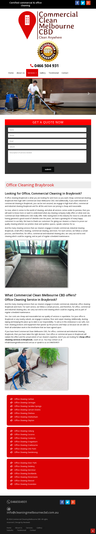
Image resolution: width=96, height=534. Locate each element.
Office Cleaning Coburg (24, 431)
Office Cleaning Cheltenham (26, 417)
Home (11, 73)
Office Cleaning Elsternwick (26, 477)
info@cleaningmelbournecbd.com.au (33, 512)
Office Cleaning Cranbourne (26, 445)
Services (31, 73)
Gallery (43, 73)
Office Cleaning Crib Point (25, 448)
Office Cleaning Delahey (24, 466)
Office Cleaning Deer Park (25, 462)
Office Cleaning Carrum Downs (27, 409)
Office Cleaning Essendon (25, 484)
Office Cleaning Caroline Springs (28, 406)
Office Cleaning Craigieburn (26, 441)
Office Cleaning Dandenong (26, 452)
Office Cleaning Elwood (24, 480)
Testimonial (54, 73)
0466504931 (19, 502)
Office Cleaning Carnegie (24, 402)
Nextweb (26, 522)
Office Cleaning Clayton (24, 420)
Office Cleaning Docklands (25, 473)
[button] (7, 97)
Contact (65, 73)
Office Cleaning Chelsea (24, 413)
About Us (21, 73)
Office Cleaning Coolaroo (25, 438)
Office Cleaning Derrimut (25, 470)
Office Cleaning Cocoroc (24, 434)
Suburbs (10, 530)
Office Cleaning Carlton (24, 399)
